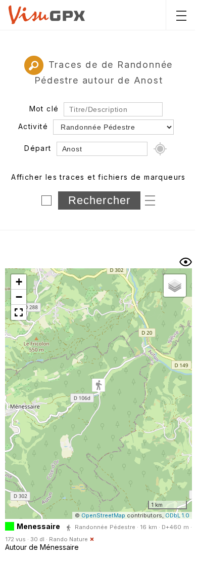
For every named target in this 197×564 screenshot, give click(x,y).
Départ (37, 148)
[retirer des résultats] (92, 539)
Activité (33, 126)
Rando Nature (68, 539)
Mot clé (44, 108)
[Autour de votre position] (160, 148)
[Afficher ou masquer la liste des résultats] (185, 262)
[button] (98, 385)
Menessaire (38, 526)
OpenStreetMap (103, 515)
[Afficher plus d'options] (150, 199)
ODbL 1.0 (177, 515)
